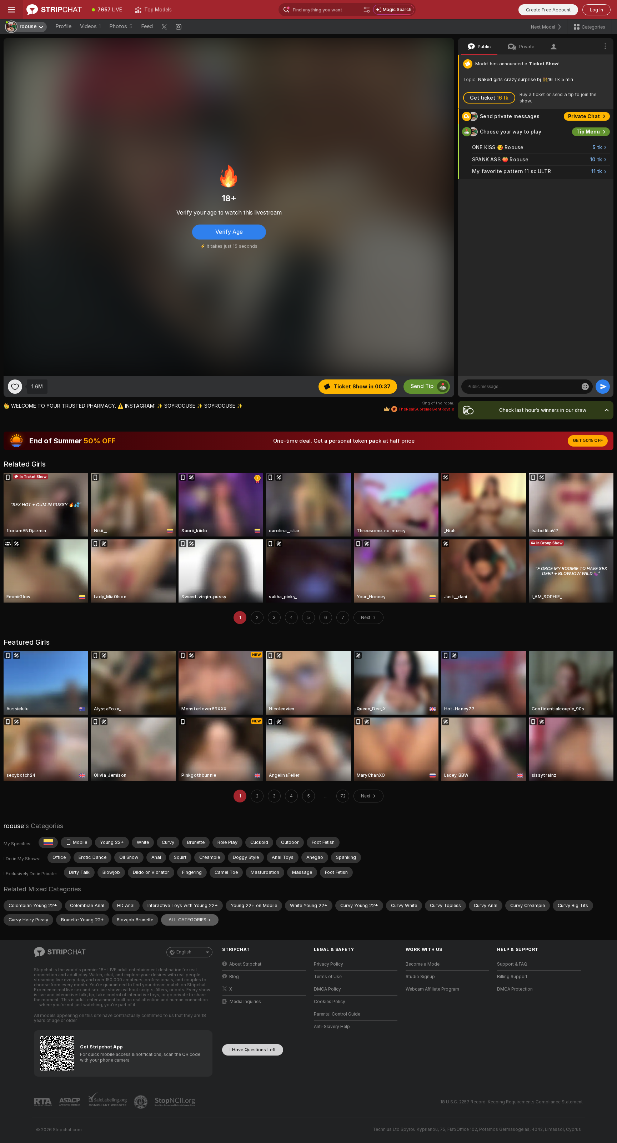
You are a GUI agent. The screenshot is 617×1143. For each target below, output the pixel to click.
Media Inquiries (245, 1001)
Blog (234, 976)
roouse (14, 826)
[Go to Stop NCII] (176, 1102)
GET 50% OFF (588, 440)
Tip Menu (588, 132)
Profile (63, 26)
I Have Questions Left (253, 1049)
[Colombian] (48, 842)
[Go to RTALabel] (43, 1102)
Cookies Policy (329, 1001)
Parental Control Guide (337, 1014)
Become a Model (423, 964)
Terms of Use (328, 976)
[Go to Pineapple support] (141, 1102)
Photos (120, 26)
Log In (596, 9)
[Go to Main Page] (54, 9)
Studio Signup (420, 976)
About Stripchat (245, 964)
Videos (90, 26)
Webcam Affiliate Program (432, 989)
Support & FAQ (512, 964)
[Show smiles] (585, 386)
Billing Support (512, 976)
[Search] (367, 10)
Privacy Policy (328, 964)
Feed (147, 26)
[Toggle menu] (11, 9)
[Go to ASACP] (70, 1102)
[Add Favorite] (15, 386)
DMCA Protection (515, 989)
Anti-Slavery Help (332, 1026)
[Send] (603, 386)
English (183, 952)
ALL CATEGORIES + (190, 919)
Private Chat (584, 116)
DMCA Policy (327, 989)
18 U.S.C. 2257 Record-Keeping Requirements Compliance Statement (511, 1101)
